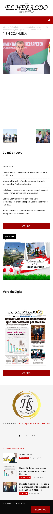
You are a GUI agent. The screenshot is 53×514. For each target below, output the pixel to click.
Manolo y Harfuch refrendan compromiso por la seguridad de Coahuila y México (24, 182)
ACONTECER (8, 166)
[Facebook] (19, 435)
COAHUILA (23, 493)
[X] (26, 435)
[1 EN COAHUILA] (26, 73)
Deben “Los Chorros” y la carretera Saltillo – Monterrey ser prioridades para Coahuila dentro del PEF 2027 (25, 202)
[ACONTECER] (10, 458)
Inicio (5, 27)
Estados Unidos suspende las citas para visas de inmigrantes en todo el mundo (24, 212)
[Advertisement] (26, 100)
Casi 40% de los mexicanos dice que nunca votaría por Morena (25, 174)
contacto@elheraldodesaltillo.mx (33, 423)
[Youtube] (33, 435)
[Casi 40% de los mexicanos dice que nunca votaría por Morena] (10, 471)
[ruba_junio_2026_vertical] (26, 279)
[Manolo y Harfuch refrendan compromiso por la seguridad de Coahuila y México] (10, 487)
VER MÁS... (26, 226)
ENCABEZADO (25, 477)
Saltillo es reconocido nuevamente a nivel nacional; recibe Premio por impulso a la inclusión (25, 191)
